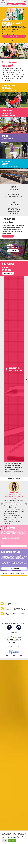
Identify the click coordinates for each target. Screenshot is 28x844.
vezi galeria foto (13, 251)
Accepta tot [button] (12, 840)
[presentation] (5, 40)
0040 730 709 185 (19, 609)
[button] (13, 40)
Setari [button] (4, 840)
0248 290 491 (18, 608)
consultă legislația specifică (14, 546)
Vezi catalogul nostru (20, 4)
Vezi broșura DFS (10, 4)
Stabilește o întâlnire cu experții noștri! (14, 573)
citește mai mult (14, 568)
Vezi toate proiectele (7, 236)
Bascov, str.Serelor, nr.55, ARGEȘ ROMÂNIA (14, 613)
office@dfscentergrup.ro (12, 604)
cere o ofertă (14, 36)
